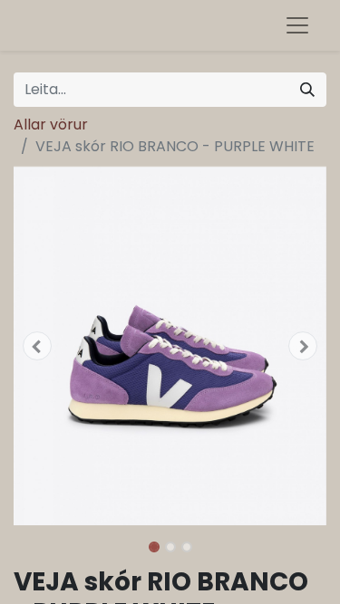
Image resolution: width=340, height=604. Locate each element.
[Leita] (307, 89)
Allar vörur (51, 124)
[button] (37, 346)
